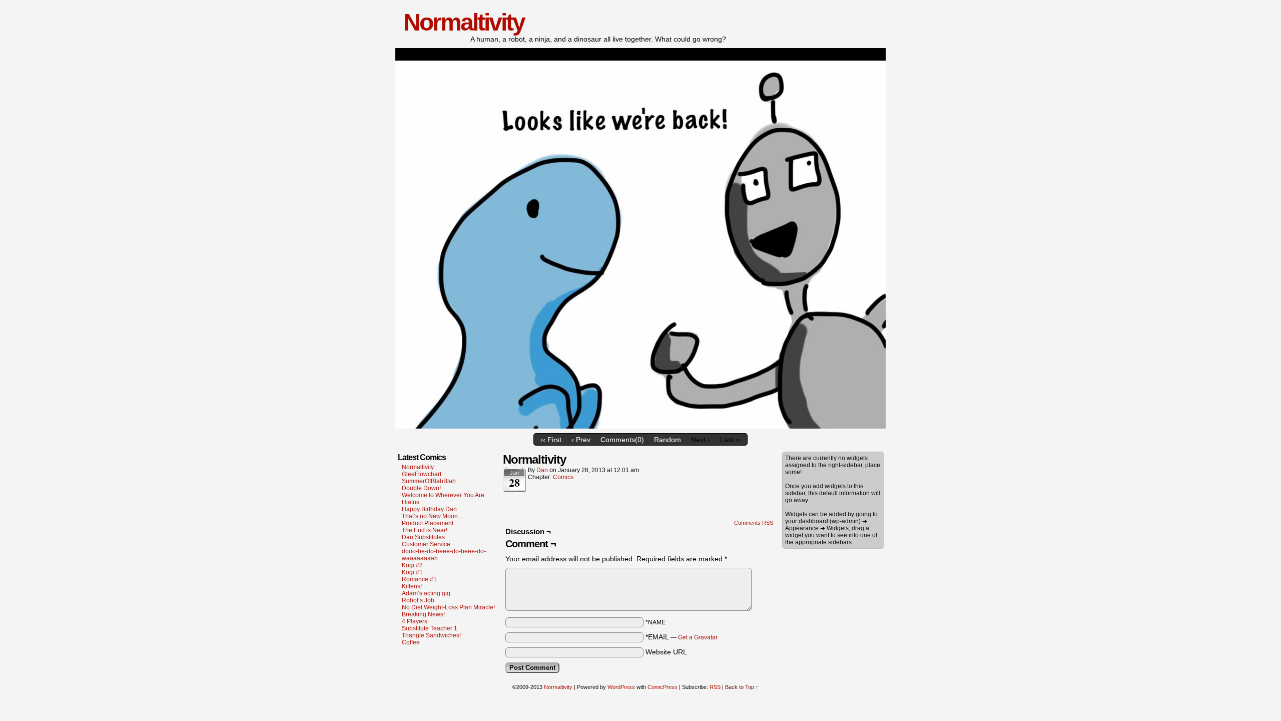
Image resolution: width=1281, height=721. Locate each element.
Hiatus (410, 502)
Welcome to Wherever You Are (443, 495)
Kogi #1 (412, 572)
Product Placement (427, 523)
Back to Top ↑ (742, 687)
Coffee (411, 642)
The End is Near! (424, 530)
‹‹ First (550, 440)
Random (667, 440)
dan (542, 470)
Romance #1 (419, 579)
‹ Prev (580, 440)
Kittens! (412, 586)
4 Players (414, 621)
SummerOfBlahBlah (429, 481)
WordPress (621, 687)
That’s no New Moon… (433, 516)
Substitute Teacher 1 (429, 628)
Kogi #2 (412, 565)
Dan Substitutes (423, 537)
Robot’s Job (418, 600)
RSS (715, 687)
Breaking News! (423, 614)
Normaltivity (463, 22)
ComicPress (663, 687)
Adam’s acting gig (426, 593)
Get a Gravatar (698, 637)
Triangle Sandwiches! (431, 635)
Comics (563, 477)
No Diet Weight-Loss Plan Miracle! (448, 607)
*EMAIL (682, 637)
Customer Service (426, 544)
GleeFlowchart (421, 474)
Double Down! (421, 488)
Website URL (666, 652)
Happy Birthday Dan (429, 509)
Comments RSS (753, 523)
